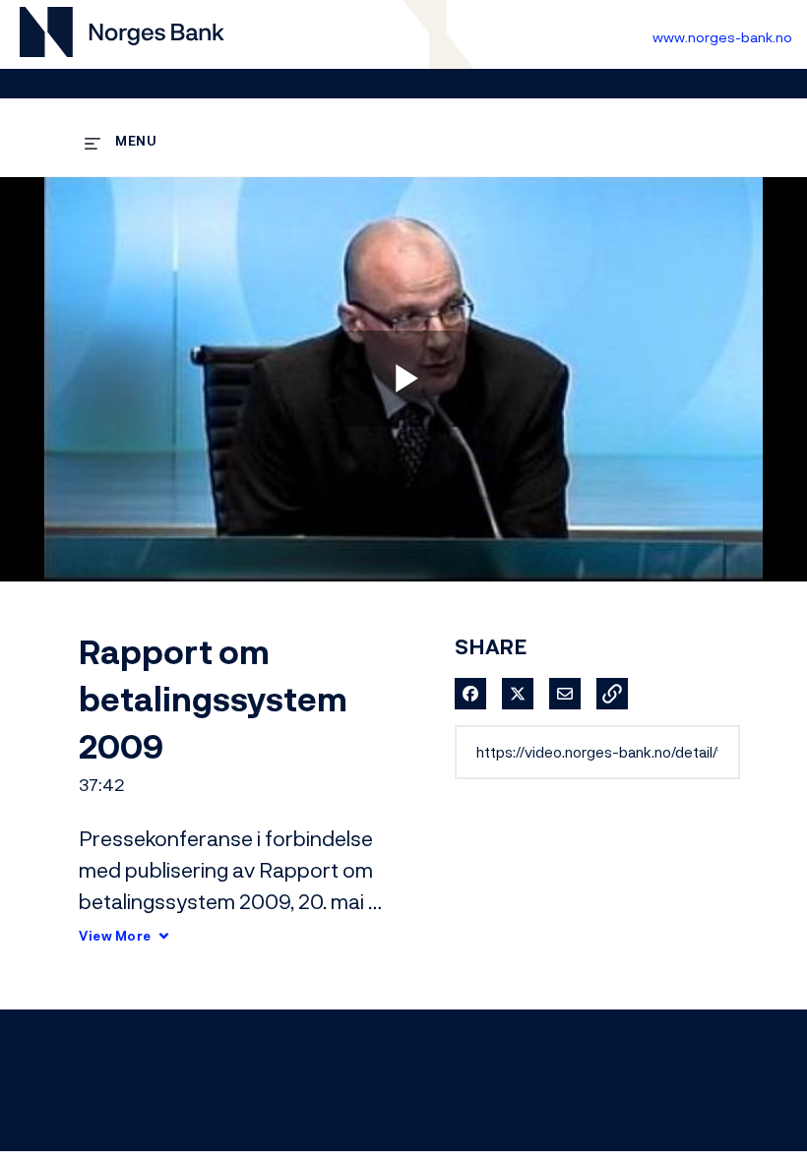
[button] (612, 693)
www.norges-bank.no (722, 37)
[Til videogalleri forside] (122, 35)
